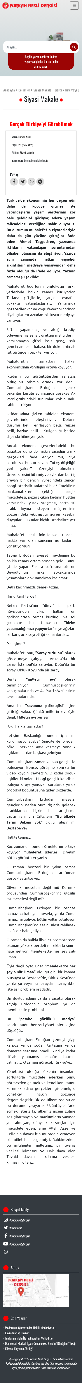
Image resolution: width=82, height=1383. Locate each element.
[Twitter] (23, 182)
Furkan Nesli (24, 137)
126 (25, 145)
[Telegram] (40, 182)
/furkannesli (15, 1228)
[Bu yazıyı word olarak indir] (46, 160)
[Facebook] (14, 182)
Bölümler (24, 90)
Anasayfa (9, 90)
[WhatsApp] (31, 182)
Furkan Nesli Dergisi (40, 1359)
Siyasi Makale (42, 90)
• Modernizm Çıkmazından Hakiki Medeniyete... (29, 1327)
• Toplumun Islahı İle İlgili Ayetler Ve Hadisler (28, 1338)
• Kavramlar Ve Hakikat (16, 1333)
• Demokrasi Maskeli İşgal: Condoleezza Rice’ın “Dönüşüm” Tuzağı (39, 1343)
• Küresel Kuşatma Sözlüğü (18, 1348)
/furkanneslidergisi (18, 1220)
